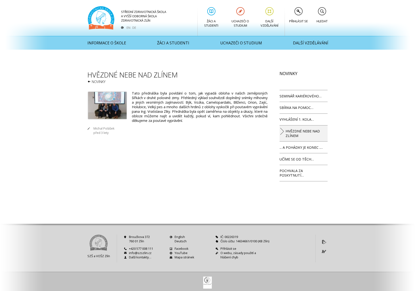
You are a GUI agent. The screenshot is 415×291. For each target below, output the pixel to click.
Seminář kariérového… (301, 96)
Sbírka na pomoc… (296, 107)
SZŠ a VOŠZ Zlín (98, 256)
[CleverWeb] (324, 241)
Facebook (182, 248)
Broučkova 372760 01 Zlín (139, 239)
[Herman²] (324, 251)
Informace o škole (106, 43)
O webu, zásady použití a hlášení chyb (238, 255)
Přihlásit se (298, 21)
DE (134, 27)
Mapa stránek (184, 257)
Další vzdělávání (269, 23)
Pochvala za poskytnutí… (292, 173)
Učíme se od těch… (297, 159)
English (180, 237)
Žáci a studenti (211, 23)
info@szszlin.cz (140, 253)
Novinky (98, 81)
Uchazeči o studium (240, 23)
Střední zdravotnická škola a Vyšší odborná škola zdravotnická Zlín (143, 16)
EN (128, 27)
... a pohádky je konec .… (301, 147)
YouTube (181, 253)
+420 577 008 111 (141, 248)
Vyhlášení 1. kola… (297, 119)
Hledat (322, 21)
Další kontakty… (140, 257)
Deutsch (181, 241)
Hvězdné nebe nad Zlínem (303, 133)
